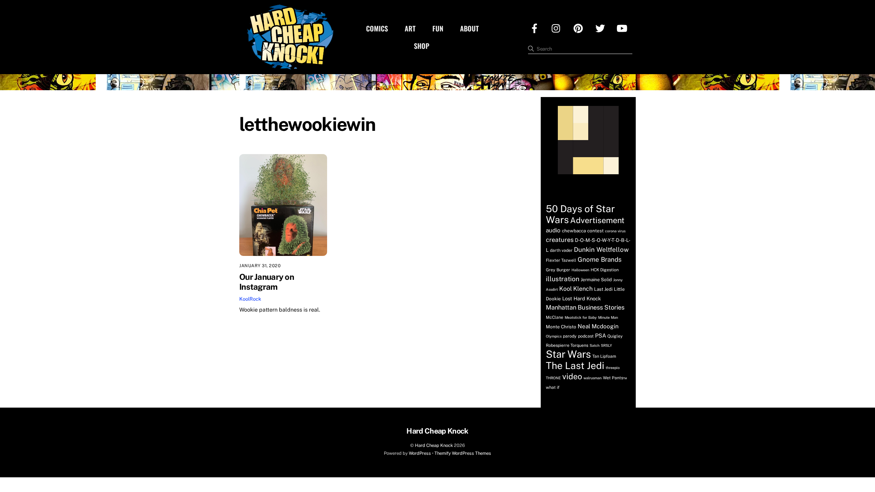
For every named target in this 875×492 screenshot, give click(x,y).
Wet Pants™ (615, 377)
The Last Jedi (575, 365)
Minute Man (608, 317)
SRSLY (606, 345)
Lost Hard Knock (581, 298)
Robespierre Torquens (567, 345)
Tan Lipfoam (604, 356)
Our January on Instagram (266, 281)
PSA (600, 335)
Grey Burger (558, 269)
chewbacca (574, 230)
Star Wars (568, 354)
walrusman (592, 378)
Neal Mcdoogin (598, 326)
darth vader (561, 250)
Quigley (615, 336)
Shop (421, 46)
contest (595, 230)
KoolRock (250, 299)
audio (553, 230)
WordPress (420, 453)
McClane (554, 317)
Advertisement (597, 220)
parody (570, 336)
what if (553, 387)
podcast (586, 336)
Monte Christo (561, 326)
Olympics (554, 336)
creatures (560, 239)
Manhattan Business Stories (585, 307)
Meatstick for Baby (581, 317)
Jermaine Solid (596, 279)
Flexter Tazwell (561, 260)
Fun (437, 28)
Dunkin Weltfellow (601, 249)
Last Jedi (603, 289)
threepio (613, 368)
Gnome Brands (599, 259)
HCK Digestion (605, 269)
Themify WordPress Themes (462, 453)
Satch (595, 345)
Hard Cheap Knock (434, 445)
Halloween (580, 270)
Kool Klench (576, 288)
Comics (377, 28)
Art (410, 28)
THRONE (553, 378)
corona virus (615, 231)
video (572, 376)
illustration (562, 279)
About (469, 28)
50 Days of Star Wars (580, 214)
